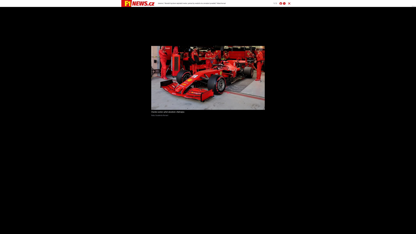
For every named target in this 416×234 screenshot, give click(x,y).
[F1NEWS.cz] (137, 3)
